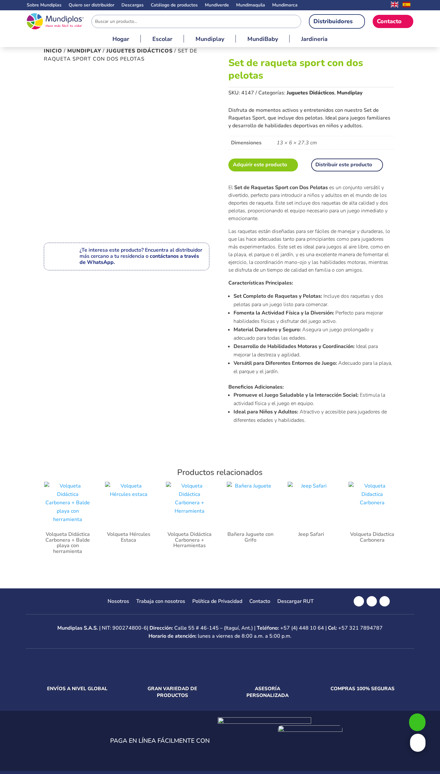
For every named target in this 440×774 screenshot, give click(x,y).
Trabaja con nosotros (160, 602)
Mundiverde (217, 5)
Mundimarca (285, 5)
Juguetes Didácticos (139, 50)
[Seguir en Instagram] (372, 601)
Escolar (162, 40)
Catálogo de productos (174, 5)
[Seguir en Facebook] (359, 601)
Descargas (132, 5)
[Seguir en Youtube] (384, 601)
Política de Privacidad (217, 602)
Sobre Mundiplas (44, 5)
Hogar (120, 40)
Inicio (53, 50)
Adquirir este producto (260, 164)
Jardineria (314, 40)
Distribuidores (333, 21)
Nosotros (118, 602)
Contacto (389, 21)
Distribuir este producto (343, 164)
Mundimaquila (250, 5)
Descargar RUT (295, 602)
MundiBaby (262, 40)
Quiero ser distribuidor (91, 5)
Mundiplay (210, 40)
